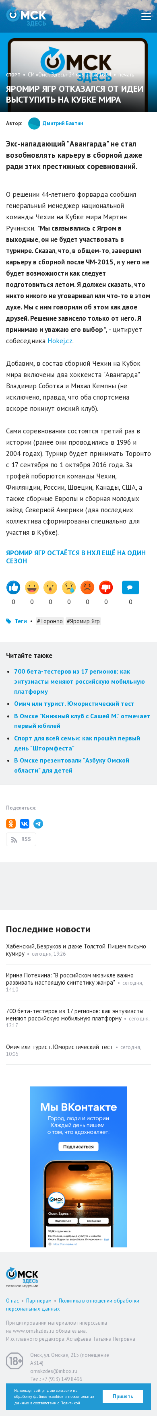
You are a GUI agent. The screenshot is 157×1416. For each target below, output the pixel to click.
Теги (20, 621)
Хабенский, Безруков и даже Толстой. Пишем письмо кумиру (76, 949)
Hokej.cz (60, 340)
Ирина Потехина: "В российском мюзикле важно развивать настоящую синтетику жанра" (70, 978)
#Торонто (50, 621)
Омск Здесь (26, 16)
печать (126, 74)
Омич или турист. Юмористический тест (74, 703)
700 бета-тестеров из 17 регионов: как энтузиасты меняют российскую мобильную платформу (79, 681)
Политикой (70, 1403)
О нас (12, 1300)
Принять (123, 1396)
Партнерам (39, 1300)
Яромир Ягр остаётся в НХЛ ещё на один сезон (76, 556)
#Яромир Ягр (83, 621)
